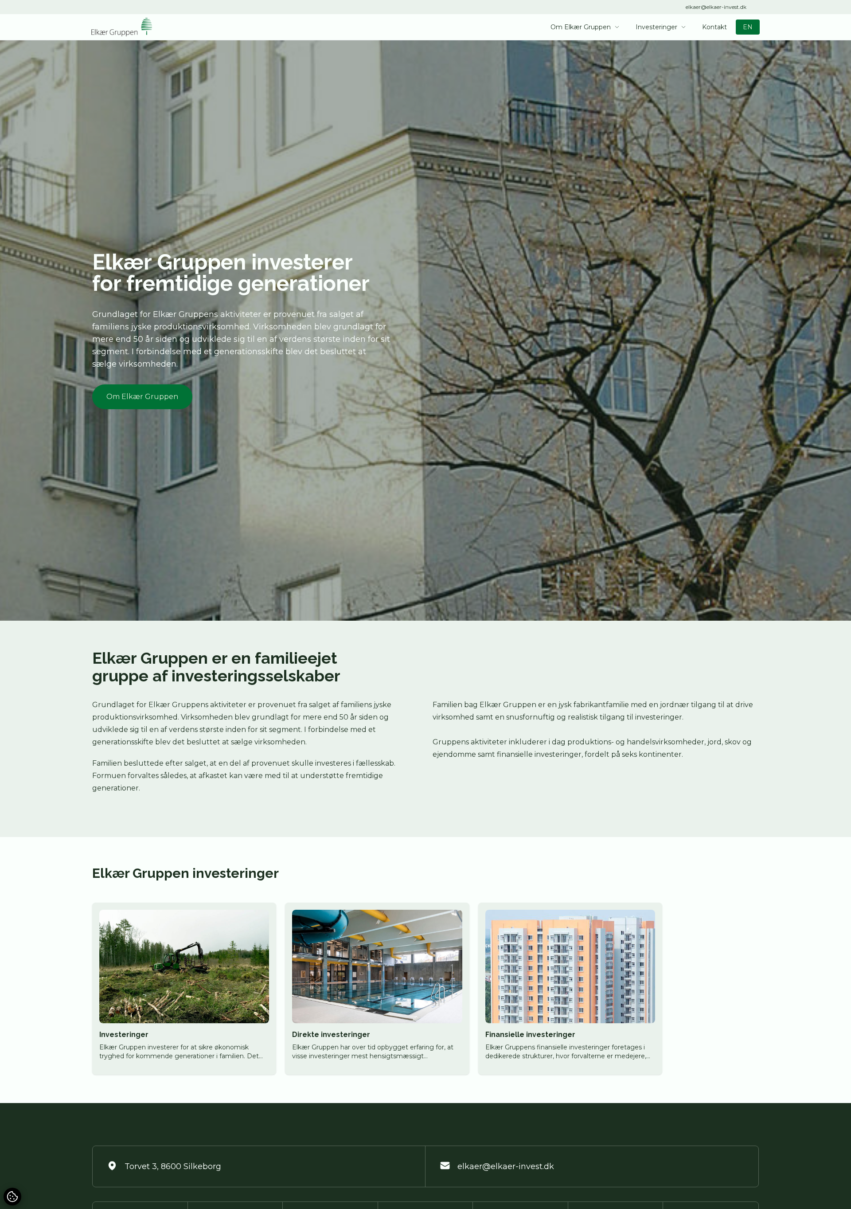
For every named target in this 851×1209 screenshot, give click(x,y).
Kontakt (714, 27)
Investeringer (656, 27)
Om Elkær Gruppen (580, 27)
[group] (184, 989)
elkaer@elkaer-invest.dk (716, 7)
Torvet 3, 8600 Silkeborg (173, 1166)
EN (748, 27)
